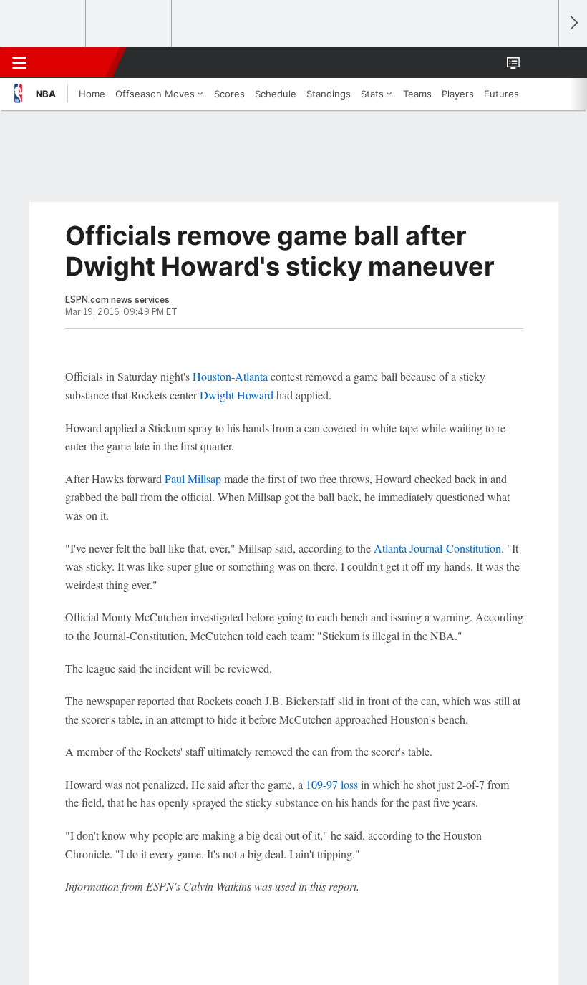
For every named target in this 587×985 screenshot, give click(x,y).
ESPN (76, 62)
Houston (212, 376)
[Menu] (19, 62)
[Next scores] (572, 23)
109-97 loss (332, 784)
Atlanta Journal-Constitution (437, 547)
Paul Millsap (193, 478)
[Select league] (43, 23)
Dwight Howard (236, 394)
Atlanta (251, 376)
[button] (539, 62)
